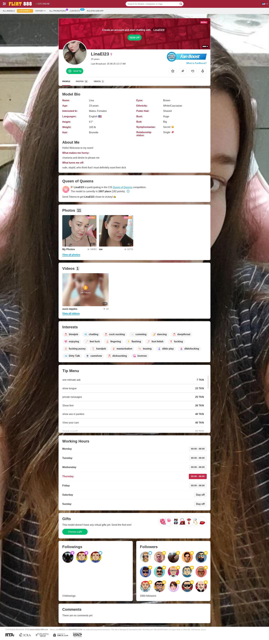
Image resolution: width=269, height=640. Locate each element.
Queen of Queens (122, 187)
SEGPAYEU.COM (75, 629)
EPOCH (62, 629)
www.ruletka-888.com (39, 629)
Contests (75, 11)
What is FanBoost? (196, 63)
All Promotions (57, 11)
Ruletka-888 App (95, 11)
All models (9, 11)
